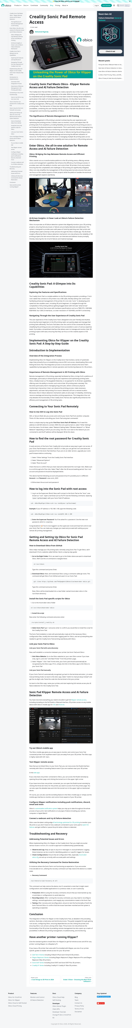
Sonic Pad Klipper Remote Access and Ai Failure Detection (16, 138)
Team (76, 1000)
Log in (97, 5)
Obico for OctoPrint (15, 997)
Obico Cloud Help (58, 997)
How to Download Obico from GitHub (16, 122)
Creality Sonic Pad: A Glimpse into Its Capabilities (15, 53)
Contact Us (78, 1003)
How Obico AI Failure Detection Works (110, 71)
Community (44, 5)
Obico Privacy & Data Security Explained (111, 78)
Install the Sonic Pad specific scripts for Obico (16, 127)
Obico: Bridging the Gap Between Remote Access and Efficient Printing (17, 37)
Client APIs (56, 1009)
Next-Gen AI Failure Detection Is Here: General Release (115, 68)
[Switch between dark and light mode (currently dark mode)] (114, 5)
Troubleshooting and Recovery (15, 167)
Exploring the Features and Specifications (17, 58)
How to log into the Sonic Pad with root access (16, 109)
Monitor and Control (37, 997)
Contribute (34, 5)
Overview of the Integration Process (16, 82)
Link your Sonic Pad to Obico (17, 133)
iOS (54, 705)
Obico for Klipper (14, 1000)
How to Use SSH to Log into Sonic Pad (17, 98)
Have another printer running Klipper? (15, 186)
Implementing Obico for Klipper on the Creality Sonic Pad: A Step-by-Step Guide (16, 71)
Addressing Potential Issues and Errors (16, 172)
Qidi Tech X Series (38, 955)
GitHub (77, 1)
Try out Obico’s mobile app (17, 144)
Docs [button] (25, 5)
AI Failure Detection (37, 1000)
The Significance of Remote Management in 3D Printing (17, 23)
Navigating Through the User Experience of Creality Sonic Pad (17, 64)
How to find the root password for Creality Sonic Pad (17, 103)
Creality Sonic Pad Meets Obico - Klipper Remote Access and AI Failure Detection (16, 16)
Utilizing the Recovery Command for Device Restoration (17, 177)
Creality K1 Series (38, 965)
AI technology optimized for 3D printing (66, 822)
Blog (51, 5)
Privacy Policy (79, 1006)
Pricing (57, 5)
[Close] (130, 1)
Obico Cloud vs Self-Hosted (17, 1003)
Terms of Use (79, 1009)
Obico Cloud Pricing (15, 1006)
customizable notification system (46, 808)
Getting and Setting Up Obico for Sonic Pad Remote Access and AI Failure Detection (16, 115)
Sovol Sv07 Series (38, 963)
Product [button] (17, 5)
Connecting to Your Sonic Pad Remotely (16, 93)
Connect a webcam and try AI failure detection (17, 163)
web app (37, 773)
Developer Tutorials (59, 1012)
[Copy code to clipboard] (90, 503)
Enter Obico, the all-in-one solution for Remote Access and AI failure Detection (17, 30)
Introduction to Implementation (14, 78)
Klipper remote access (78, 700)
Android (61, 705)
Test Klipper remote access (16, 148)
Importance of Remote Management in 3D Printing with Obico (17, 88)
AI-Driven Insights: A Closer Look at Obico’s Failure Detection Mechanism (17, 45)
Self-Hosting (57, 1000)
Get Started (106, 5)
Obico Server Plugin (59, 1006)
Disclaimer (78, 1012)
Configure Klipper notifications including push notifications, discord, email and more (17, 155)
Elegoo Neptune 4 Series (40, 957)
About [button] (64, 5)
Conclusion (13, 182)
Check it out (110, 51)
